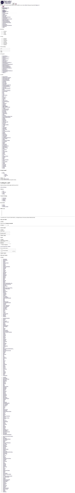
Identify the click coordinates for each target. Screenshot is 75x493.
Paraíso (3, 160)
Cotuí (3, 99)
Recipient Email (3, 233)
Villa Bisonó (4, 103)
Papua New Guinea (6, 417)
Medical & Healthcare (6, 20)
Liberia (4, 373)
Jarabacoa (4, 104)
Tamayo (3, 162)
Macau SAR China (6, 379)
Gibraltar (4, 337)
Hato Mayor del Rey (5, 101)
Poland (4, 422)
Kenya (4, 365)
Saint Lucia (5, 432)
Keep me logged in (4, 244)
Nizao (3, 158)
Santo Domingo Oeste (6, 78)
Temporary (5, 40)
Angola (4, 264)
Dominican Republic (6, 318)
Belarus (4, 276)
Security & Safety (5, 13)
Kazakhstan (5, 364)
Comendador (4, 127)
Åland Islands (5, 260)
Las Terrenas (4, 149)
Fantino (3, 139)
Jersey (4, 362)
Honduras (4, 349)
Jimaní (3, 157)
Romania (4, 427)
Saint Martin (5, 433)
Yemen (4, 489)
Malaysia (4, 382)
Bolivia (4, 282)
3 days (5, 32)
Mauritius (4, 389)
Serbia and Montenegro (7, 442)
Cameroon (4, 294)
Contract (5, 41)
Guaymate (4, 165)
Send (4, 235)
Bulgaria (4, 290)
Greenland (4, 339)
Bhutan (4, 281)
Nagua (3, 102)
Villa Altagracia (4, 100)
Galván (3, 167)
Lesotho (4, 372)
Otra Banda (4, 166)
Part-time (5, 39)
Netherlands (5, 402)
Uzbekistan (5, 483)
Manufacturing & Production (7, 25)
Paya (3, 155)
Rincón (3, 168)
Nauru (4, 400)
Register (3, 10)
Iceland (4, 352)
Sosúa (3, 150)
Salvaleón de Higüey (5, 85)
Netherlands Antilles (6, 403)
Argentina (4, 267)
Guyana (4, 346)
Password (2, 242)
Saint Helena (5, 430)
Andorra (4, 263)
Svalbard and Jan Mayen (7, 458)
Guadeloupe (5, 341)
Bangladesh (5, 274)
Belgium (4, 277)
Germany (4, 335)
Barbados (4, 275)
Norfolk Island (5, 409)
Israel (4, 358)
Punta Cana (4, 87)
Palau (4, 415)
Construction (4, 26)
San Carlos (4, 122)
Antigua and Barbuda (6, 266)
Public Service (4, 15)
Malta (4, 385)
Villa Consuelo (4, 106)
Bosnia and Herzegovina (7, 284)
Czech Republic (5, 313)
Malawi (4, 381)
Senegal (4, 440)
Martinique (4, 387)
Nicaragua (4, 405)
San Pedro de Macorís (6, 80)
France (4, 329)
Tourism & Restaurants (6, 21)
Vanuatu (4, 484)
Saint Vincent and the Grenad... (8, 436)
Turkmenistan (5, 473)
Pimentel (3, 142)
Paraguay (4, 418)
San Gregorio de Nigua (6, 131)
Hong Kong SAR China (7, 350)
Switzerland (5, 461)
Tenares (3, 152)
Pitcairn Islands (5, 421)
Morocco (4, 396)
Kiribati (4, 366)
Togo (4, 467)
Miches (3, 143)
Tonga (4, 469)
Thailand (4, 465)
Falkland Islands (5, 325)
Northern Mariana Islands (7, 411)
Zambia (4, 490)
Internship (5, 42)
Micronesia (5, 391)
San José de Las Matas (6, 140)
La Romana (4, 81)
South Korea (5, 452)
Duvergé (3, 123)
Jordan (4, 363)
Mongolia (4, 393)
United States (5, 481)
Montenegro (5, 394)
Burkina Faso (5, 291)
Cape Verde (5, 296)
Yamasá (3, 130)
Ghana (4, 336)
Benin (4, 279)
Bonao (3, 89)
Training (3, 14)
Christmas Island (5, 301)
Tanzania (4, 464)
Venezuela (4, 486)
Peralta (3, 153)
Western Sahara (5, 488)
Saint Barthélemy (6, 429)
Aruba (4, 269)
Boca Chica (4, 96)
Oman (4, 413)
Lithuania (4, 377)
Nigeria (4, 407)
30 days (5, 34)
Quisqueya (4, 115)
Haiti (4, 347)
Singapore (4, 445)
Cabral (3, 126)
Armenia (4, 268)
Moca (3, 93)
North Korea (5, 410)
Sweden (4, 460)
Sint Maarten (5, 446)
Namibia (4, 399)
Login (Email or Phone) (4, 240)
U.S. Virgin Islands (6, 476)
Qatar (4, 425)
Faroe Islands (5, 326)
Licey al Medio (4, 161)
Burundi (4, 292)
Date (5, 176)
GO (1, 51)
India (4, 353)
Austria (4, 271)
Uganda (4, 477)
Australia (4, 270)
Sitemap (3, 199)
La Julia (3, 125)
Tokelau (4, 468)
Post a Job (4, 11)
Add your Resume (3, 187)
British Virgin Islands (6, 288)
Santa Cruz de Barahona (6, 88)
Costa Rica (4, 308)
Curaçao (4, 311)
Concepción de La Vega (6, 86)
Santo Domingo (5, 76)
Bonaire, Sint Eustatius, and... (7, 283)
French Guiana (5, 330)
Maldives (4, 383)
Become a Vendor (5, 206)
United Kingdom (5, 480)
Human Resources (5, 19)
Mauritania (4, 388)
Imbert (3, 148)
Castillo (3, 163)
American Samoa (5, 262)
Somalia (4, 450)
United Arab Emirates (6, 479)
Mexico (4, 390)
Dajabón (3, 118)
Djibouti (4, 315)
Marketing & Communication (7, 18)
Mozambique (5, 397)
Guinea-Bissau (5, 345)
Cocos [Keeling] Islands (7, 302)
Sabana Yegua (4, 135)
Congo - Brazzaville (6, 305)
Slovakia (4, 447)
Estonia (4, 323)
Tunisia (4, 471)
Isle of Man (5, 357)
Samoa (4, 437)
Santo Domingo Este (5, 79)
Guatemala (4, 343)
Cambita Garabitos (5, 124)
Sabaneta (3, 119)
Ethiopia (4, 324)
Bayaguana (4, 110)
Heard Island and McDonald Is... (8, 348)
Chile (4, 299)
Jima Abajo (4, 164)
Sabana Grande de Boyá (6, 117)
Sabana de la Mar (5, 121)
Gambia (4, 333)
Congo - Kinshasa (6, 306)
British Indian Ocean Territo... (8, 287)
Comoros (4, 304)
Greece (4, 338)
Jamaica (4, 360)
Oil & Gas (4, 23)
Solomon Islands (5, 449)
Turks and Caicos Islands (7, 474)
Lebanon (4, 371)
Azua (3, 94)
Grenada (4, 340)
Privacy (3, 193)
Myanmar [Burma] (6, 398)
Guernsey (4, 344)
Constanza (4, 105)
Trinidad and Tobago (6, 470)
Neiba (3, 114)
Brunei (4, 289)
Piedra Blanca (4, 146)
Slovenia (4, 448)
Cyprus (4, 312)
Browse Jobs (4, 7)
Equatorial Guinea (6, 321)
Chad (4, 298)
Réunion (4, 426)
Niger (4, 406)
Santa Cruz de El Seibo (6, 107)
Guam (4, 342)
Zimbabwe (4, 491)
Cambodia (4, 293)
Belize (4, 278)
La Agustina (4, 136)
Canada (4, 295)
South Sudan (5, 453)
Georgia (4, 334)
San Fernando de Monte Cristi (7, 116)
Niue (4, 408)
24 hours (5, 31)
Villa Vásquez (4, 129)
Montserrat (4, 395)
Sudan (4, 456)
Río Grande (4, 111)
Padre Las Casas (5, 147)
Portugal (4, 423)
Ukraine (4, 478)
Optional (5, 44)
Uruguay (4, 482)
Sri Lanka (4, 455)
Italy (3, 359)
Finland (4, 328)
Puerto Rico (5, 424)
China (4, 300)
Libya (4, 374)
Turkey (4, 472)
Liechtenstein (5, 375)
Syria (4, 462)
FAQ (3, 191)
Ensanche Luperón (5, 145)
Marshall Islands (5, 386)
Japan (4, 361)
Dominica (4, 316)
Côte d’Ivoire (5, 309)
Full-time (5, 38)
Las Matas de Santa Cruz (6, 137)
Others (3, 27)
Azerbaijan (4, 272)
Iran (3, 355)
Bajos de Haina (4, 91)
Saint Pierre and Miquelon (7, 434)
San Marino (5, 438)
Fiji (3, 327)
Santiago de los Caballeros (6, 77)
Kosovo (4, 367)
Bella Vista (4, 82)
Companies (4, 198)
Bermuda (4, 280)
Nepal (4, 401)
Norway (4, 412)
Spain (4, 454)
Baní (3, 92)
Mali (3, 384)
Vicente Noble (4, 134)
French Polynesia (6, 331)
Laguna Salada (4, 151)
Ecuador (4, 319)
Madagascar (5, 380)
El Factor (3, 154)
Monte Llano (4, 112)
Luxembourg (5, 378)
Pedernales (4, 133)
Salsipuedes (4, 128)
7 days (5, 33)
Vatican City (5, 485)
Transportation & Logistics (6, 22)
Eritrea (4, 322)
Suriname (4, 457)
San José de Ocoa (5, 109)
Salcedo (3, 97)
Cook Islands (5, 307)
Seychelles (4, 443)
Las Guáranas (4, 141)
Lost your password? (3, 246)
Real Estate (4, 16)
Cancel (2, 235)
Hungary (4, 351)
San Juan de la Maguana (6, 90)
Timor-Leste (5, 466)
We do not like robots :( (4, 248)
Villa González (4, 138)
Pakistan (4, 414)
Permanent (5, 43)
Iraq (3, 356)
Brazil (4, 286)
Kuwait (4, 368)
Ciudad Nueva (4, 113)
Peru (3, 419)
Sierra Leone (5, 444)
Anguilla (4, 265)
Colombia (4, 303)
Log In (3, 9)
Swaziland (4, 459)
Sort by (5, 174)
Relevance (6, 175)
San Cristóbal (4, 83)
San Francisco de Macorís (6, 84)
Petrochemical (4, 24)
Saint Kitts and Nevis (6, 431)
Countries (4, 200)
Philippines (5, 420)
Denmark (4, 314)
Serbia (4, 441)
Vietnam (4, 487)
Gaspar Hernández (5, 159)
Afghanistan (5, 259)
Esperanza (4, 98)
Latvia (4, 370)
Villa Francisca (4, 95)
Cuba (4, 310)
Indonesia (4, 354)
